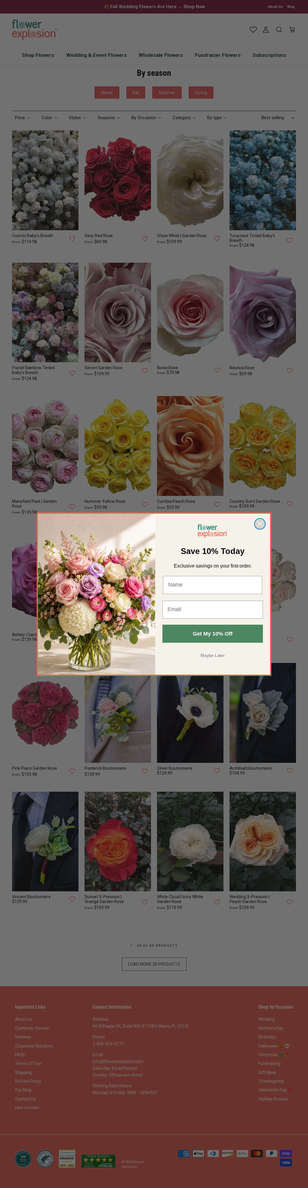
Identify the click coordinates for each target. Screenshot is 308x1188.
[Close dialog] (259, 523)
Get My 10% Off (213, 634)
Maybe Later (213, 655)
